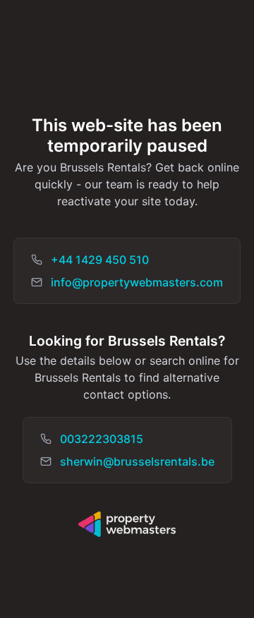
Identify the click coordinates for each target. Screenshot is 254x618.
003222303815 (101, 439)
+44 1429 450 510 (100, 260)
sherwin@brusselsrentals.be (137, 461)
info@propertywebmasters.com (137, 282)
